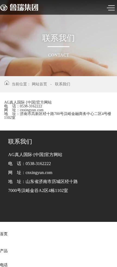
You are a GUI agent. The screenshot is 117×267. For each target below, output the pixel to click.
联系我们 (62, 84)
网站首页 (39, 84)
